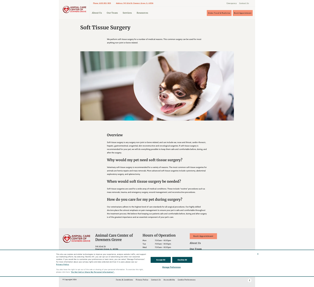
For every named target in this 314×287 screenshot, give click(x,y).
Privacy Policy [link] (142, 280)
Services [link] (127, 12)
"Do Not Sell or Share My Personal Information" (92, 272)
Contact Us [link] (244, 3)
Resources (142, 12)
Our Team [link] (112, 12)
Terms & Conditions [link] (124, 280)
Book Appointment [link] (242, 13)
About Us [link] (195, 243)
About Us (97, 12)
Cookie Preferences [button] (187, 280)
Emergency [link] (232, 3)
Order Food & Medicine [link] (219, 13)
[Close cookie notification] (258, 254)
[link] (75, 9)
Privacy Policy (62, 264)
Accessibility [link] (169, 280)
